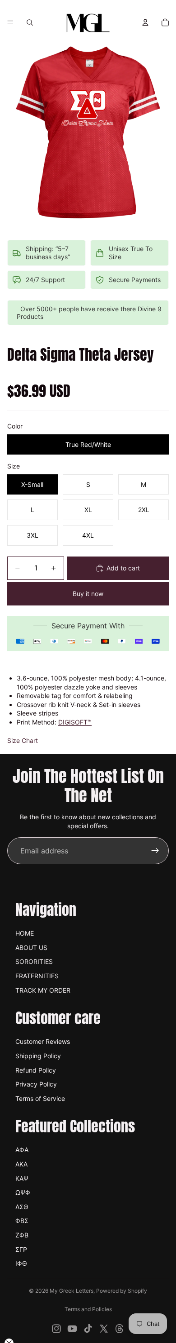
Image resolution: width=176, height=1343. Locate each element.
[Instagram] (56, 1328)
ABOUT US (31, 947)
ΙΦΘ (21, 1263)
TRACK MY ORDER (42, 990)
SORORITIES (34, 961)
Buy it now (88, 593)
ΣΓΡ (21, 1249)
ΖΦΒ (21, 1235)
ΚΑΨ (21, 1178)
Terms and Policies (88, 1309)
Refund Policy (35, 1070)
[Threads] (119, 1328)
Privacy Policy (36, 1084)
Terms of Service (40, 1098)
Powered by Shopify (121, 1290)
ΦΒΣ (21, 1220)
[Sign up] (155, 850)
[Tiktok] (88, 1328)
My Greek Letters (71, 1290)
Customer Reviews (42, 1041)
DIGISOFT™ (75, 722)
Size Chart (22, 740)
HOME (24, 933)
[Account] (145, 22)
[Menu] (10, 22)
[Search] (30, 22)
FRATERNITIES (37, 976)
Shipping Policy (38, 1056)
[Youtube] (72, 1328)
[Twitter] (103, 1328)
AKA (21, 1164)
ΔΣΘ (21, 1206)
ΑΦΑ (21, 1149)
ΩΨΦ (22, 1192)
